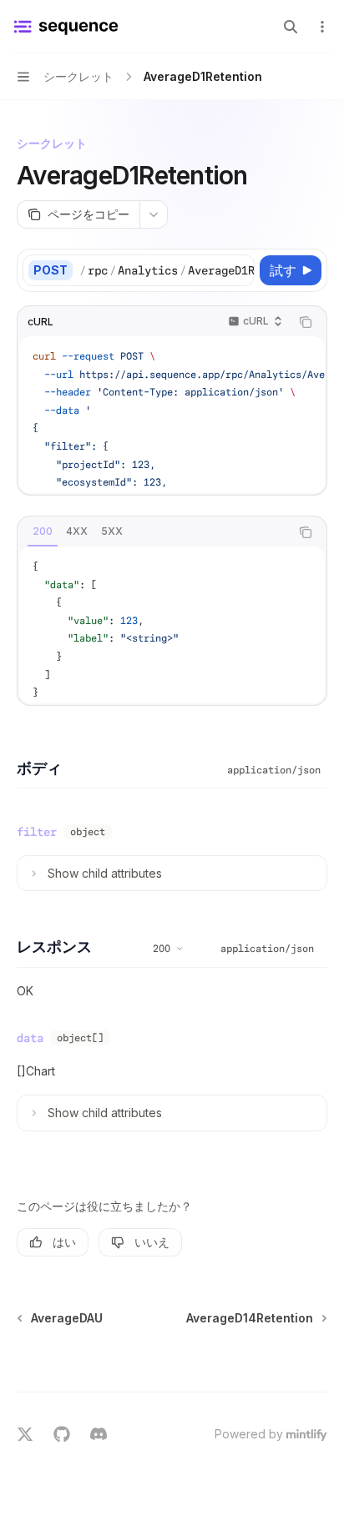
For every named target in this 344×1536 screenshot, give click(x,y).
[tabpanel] (172, 624)
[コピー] (239, 270)
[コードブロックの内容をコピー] (305, 322)
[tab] (43, 531)
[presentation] (166, 270)
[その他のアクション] (322, 26)
